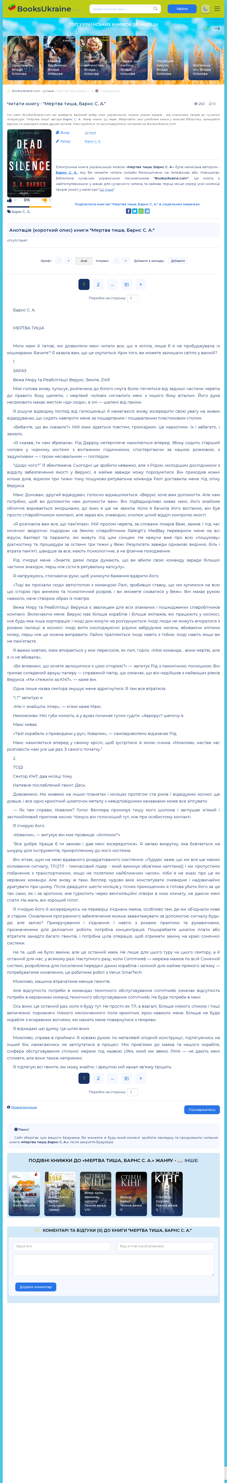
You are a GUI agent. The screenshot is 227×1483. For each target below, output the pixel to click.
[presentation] (207, 28)
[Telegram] (147, 211)
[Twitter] (134, 211)
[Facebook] (128, 211)
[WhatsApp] (141, 211)
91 (126, 284)
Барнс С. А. (72, 119)
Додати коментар (36, 1287)
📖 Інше (110, 119)
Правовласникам (24, 1107)
